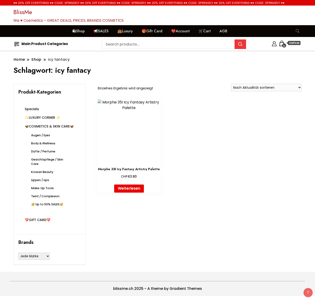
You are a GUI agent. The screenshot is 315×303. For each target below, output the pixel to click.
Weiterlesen (129, 188)
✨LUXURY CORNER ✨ (42, 117)
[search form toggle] (297, 31)
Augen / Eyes (40, 135)
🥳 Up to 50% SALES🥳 (47, 204)
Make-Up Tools (42, 188)
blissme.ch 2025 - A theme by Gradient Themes (157, 288)
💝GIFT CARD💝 (38, 220)
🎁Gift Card (152, 31)
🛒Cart (205, 31)
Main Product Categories (44, 43)
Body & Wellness (43, 143)
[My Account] (274, 43)
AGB (223, 31)
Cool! (294, 8)
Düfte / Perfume (43, 151)
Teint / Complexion (45, 196)
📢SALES (101, 31)
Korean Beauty (42, 172)
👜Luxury (125, 31)
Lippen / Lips (40, 180)
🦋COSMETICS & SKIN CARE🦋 (49, 126)
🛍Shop (78, 31)
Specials (32, 109)
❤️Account (180, 31)
